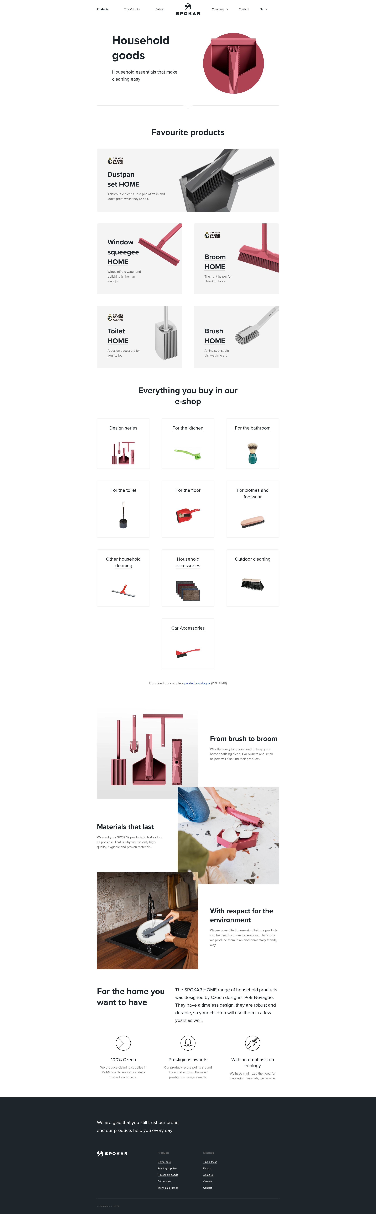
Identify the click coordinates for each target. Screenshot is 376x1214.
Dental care (164, 1162)
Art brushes (164, 1181)
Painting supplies (167, 1168)
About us (208, 1175)
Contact (207, 1188)
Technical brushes (168, 1188)
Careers (207, 1181)
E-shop (160, 9)
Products (103, 9)
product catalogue (197, 683)
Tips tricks (210, 1162)
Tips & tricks (132, 9)
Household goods (168, 1175)
